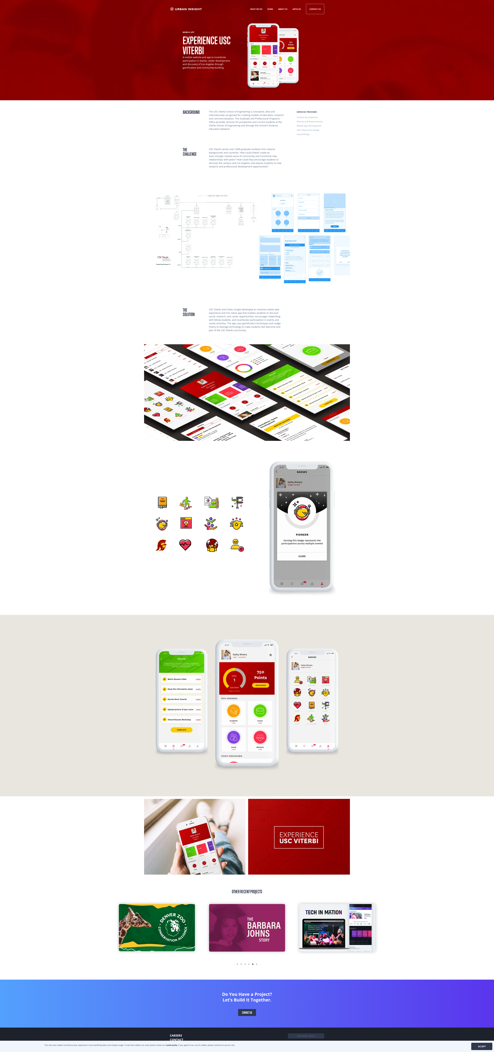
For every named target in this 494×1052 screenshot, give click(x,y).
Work (270, 9)
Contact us (247, 1012)
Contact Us (315, 9)
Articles (297, 9)
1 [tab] (237, 964)
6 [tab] (256, 964)
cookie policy (171, 1045)
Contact (176, 1040)
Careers (176, 1035)
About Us (282, 9)
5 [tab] (253, 964)
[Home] (186, 9)
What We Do (256, 9)
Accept (482, 1046)
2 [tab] (241, 964)
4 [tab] (249, 964)
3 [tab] (245, 964)
